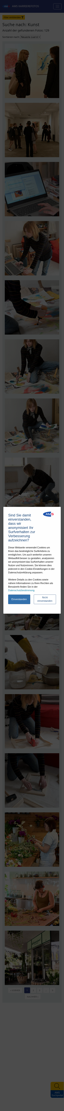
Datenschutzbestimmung (21, 590)
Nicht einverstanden (44, 599)
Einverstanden (19, 599)
